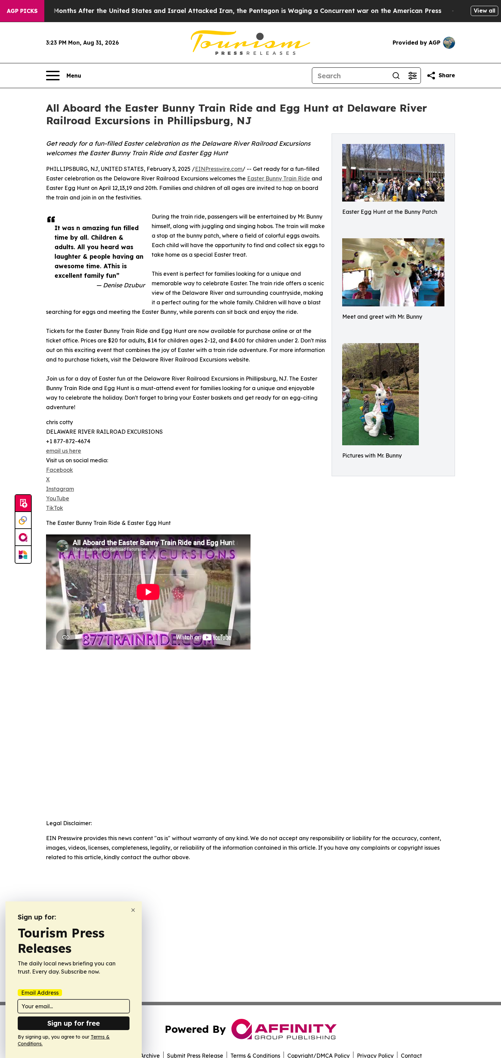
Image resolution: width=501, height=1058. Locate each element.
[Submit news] (23, 503)
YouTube (57, 498)
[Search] (396, 75)
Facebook (59, 469)
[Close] (133, 910)
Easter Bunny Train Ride (278, 178)
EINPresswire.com (218, 168)
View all (484, 10)
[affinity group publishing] (23, 537)
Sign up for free (73, 1023)
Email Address (40, 992)
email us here (63, 450)
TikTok (54, 507)
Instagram (60, 488)
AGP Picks (22, 10)
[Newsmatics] (23, 554)
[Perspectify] (23, 520)
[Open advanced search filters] (412, 75)
